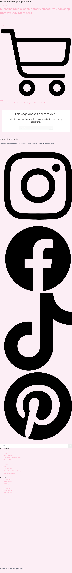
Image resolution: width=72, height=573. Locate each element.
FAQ (5, 453)
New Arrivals (8, 482)
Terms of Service (9, 460)
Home (6, 451)
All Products (8, 484)
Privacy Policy (8, 455)
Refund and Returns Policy (12, 458)
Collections (7, 479)
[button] (9, 102)
